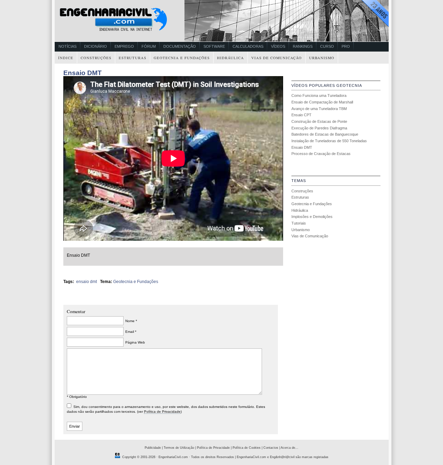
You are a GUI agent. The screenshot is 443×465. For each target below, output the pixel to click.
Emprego (124, 46)
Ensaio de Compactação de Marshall (322, 102)
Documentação (179, 46)
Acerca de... (289, 447)
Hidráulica (230, 57)
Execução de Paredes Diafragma (319, 128)
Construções (96, 57)
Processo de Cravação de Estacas (321, 154)
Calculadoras (248, 46)
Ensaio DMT (82, 72)
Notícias (67, 46)
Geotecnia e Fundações (182, 57)
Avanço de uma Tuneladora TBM (319, 109)
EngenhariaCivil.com (173, 457)
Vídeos (278, 46)
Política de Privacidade (162, 411)
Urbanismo (321, 57)
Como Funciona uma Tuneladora (318, 95)
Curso (327, 46)
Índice (65, 57)
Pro (346, 46)
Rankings (303, 46)
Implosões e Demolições (312, 217)
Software (214, 46)
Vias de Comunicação (276, 57)
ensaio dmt (86, 281)
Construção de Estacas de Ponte (319, 121)
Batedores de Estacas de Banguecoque (324, 134)
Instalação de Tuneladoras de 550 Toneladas (329, 141)
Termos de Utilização (179, 447)
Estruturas (132, 57)
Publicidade (153, 447)
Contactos (270, 447)
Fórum (149, 46)
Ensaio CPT (301, 115)
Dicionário (95, 46)
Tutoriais (298, 223)
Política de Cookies (247, 447)
